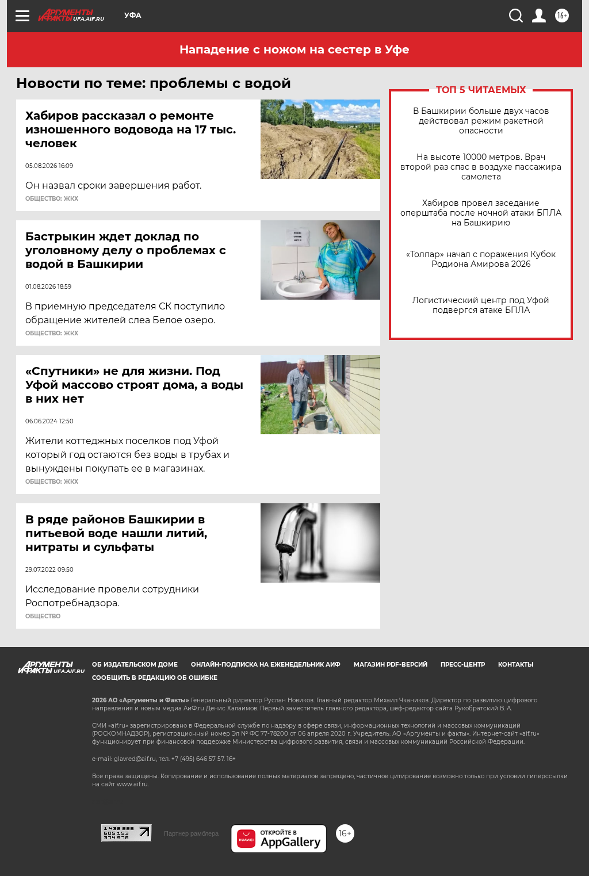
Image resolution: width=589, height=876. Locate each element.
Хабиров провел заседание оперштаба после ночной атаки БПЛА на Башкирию (480, 213)
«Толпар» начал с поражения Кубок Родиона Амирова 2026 (481, 259)
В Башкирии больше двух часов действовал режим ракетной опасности (481, 121)
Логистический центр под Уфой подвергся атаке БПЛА (480, 305)
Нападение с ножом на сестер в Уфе (294, 49)
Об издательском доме (135, 664)
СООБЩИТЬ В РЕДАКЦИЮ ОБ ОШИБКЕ (154, 678)
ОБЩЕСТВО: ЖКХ (51, 199)
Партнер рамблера (191, 833)
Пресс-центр (463, 664)
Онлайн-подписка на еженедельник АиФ (266, 664)
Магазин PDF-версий (390, 664)
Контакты (515, 664)
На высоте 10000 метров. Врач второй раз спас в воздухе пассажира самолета (480, 167)
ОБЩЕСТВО (42, 616)
